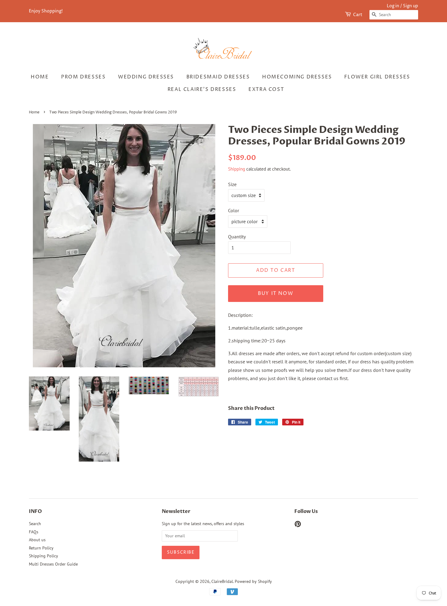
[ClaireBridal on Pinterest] (297, 525)
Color (233, 210)
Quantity (237, 237)
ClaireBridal (222, 581)
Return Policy (41, 548)
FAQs (33, 532)
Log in (393, 6)
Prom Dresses (83, 77)
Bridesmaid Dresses (218, 77)
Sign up (410, 6)
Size (232, 184)
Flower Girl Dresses (377, 77)
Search (35, 523)
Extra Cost (266, 89)
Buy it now (275, 293)
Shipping (236, 169)
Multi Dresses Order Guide (53, 564)
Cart (357, 15)
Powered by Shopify (253, 581)
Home (40, 77)
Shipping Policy (43, 556)
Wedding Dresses (146, 77)
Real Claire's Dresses (202, 89)
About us (37, 539)
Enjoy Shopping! (46, 11)
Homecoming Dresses (297, 77)
